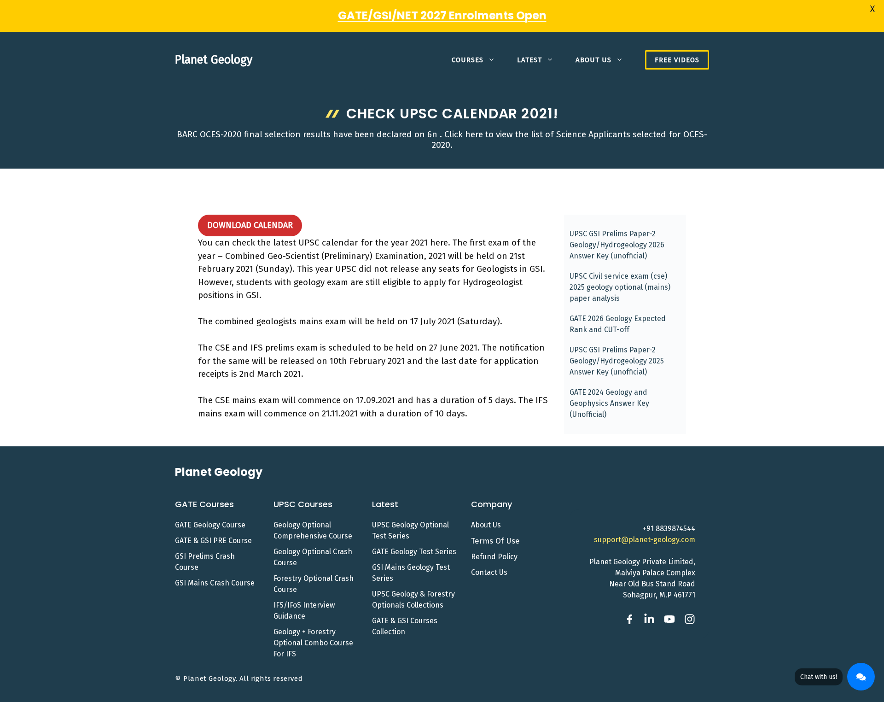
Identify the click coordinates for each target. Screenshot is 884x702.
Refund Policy (494, 556)
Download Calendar (250, 225)
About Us (593, 60)
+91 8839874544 (669, 528)
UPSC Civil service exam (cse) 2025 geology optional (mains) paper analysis (620, 287)
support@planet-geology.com (644, 539)
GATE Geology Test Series (414, 551)
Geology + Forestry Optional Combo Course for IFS (313, 642)
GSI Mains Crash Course (215, 583)
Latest (529, 60)
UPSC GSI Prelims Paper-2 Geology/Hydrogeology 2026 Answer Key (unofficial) (617, 244)
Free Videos (677, 60)
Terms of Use (495, 541)
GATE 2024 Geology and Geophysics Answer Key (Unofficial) (609, 403)
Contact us (489, 572)
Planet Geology (213, 60)
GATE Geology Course (210, 525)
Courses (467, 60)
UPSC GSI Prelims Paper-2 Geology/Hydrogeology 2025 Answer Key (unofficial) (617, 360)
